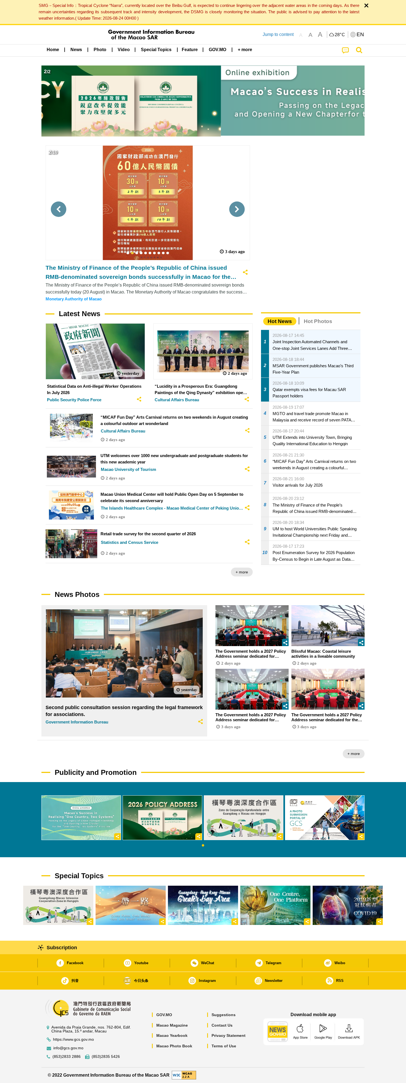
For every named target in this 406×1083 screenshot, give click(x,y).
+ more (242, 572)
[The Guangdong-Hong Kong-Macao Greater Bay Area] (203, 905)
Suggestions (224, 1015)
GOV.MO (164, 1015)
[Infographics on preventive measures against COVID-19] (348, 905)
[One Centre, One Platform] (275, 905)
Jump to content (278, 34)
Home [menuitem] (53, 49)
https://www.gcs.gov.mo (73, 1039)
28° (340, 35)
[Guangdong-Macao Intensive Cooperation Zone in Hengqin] (58, 905)
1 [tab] (203, 845)
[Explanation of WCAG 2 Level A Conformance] (184, 1074)
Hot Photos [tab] (318, 321)
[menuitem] (76, 49)
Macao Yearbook (172, 1035)
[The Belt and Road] (130, 905)
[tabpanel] (81, 817)
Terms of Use (224, 1046)
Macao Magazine (172, 1025)
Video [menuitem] (124, 49)
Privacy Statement (229, 1035)
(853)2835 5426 (106, 1057)
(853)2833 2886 (66, 1057)
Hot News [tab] (280, 321)
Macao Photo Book (174, 1046)
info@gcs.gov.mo (68, 1048)
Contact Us (222, 1025)
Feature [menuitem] (190, 49)
